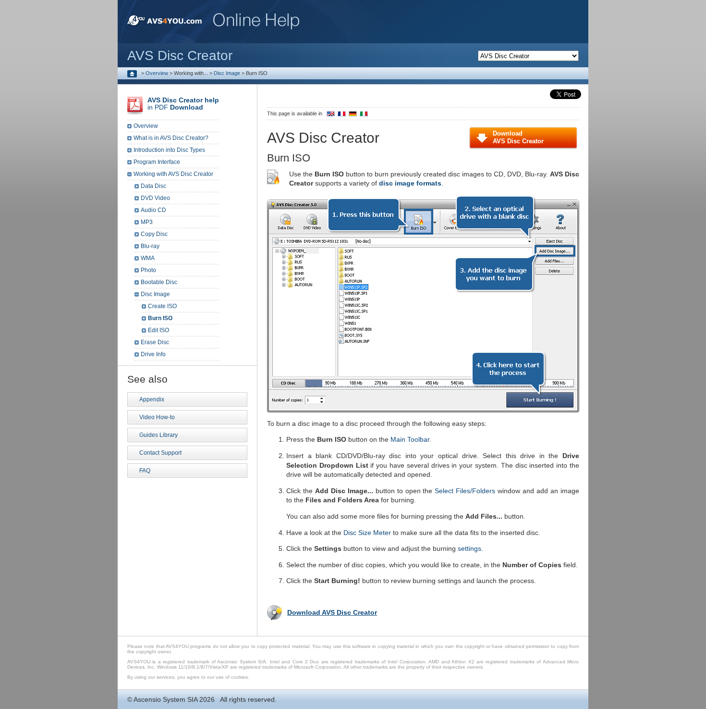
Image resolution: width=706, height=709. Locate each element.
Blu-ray (150, 246)
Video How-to (157, 417)
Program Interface (157, 162)
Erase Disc (155, 342)
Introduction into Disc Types (169, 150)
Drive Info (153, 354)
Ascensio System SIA (165, 699)
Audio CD (153, 210)
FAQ (144, 470)
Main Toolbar (409, 439)
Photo (148, 270)
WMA (148, 258)
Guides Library (158, 435)
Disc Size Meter (367, 532)
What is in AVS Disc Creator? (171, 138)
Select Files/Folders (465, 491)
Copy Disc (154, 234)
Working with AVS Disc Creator (173, 174)
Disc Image (227, 73)
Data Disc (153, 186)
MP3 (147, 222)
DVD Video (155, 198)
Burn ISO (160, 318)
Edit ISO (158, 330)
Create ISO (162, 306)
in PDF (183, 103)
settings (469, 548)
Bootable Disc (159, 282)
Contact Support (160, 452)
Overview (157, 73)
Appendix (151, 399)
